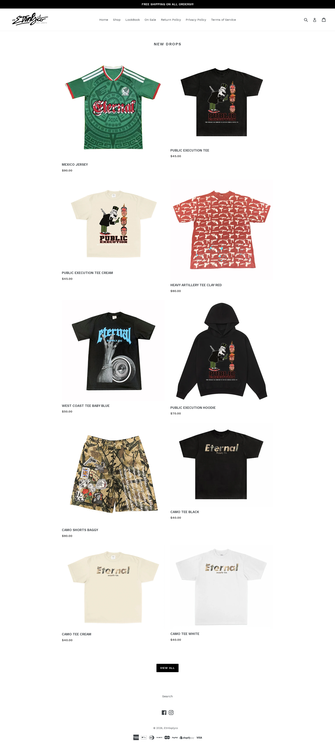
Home (103, 20)
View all (167, 667)
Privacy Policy (196, 20)
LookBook (132, 20)
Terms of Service (223, 20)
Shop (117, 20)
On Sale (150, 20)
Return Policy (171, 20)
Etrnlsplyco (171, 728)
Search (167, 696)
